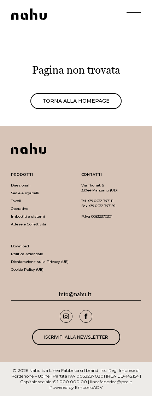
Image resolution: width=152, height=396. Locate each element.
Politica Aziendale (27, 254)
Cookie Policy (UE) (27, 269)
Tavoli (16, 201)
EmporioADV (89, 387)
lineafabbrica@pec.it (111, 381)
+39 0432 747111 (100, 201)
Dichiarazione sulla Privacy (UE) (40, 261)
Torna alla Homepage (76, 101)
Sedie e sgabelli (25, 193)
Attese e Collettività (28, 224)
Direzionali (20, 185)
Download (20, 246)
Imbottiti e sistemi (28, 216)
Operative (19, 208)
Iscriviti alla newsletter (76, 337)
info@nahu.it (75, 294)
